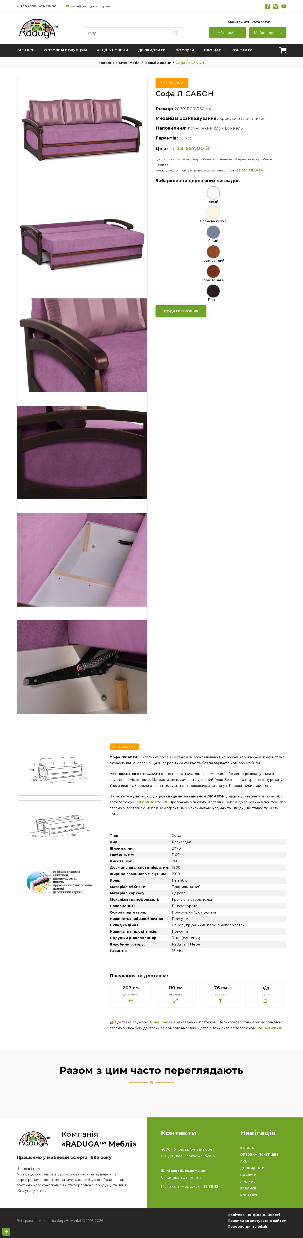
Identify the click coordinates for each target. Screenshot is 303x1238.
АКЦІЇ (245, 1161)
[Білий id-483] (213, 193)
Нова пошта (161, 1022)
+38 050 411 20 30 (249, 170)
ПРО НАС (247, 1182)
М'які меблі (130, 63)
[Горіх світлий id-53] (213, 252)
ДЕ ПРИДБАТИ (252, 1168)
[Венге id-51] (213, 291)
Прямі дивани (158, 63)
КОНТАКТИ (249, 1195)
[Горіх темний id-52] (213, 271)
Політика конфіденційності (254, 1215)
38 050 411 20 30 (151, 802)
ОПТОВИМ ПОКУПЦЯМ (259, 1154)
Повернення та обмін (248, 1226)
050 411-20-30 (269, 1028)
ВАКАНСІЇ (248, 1188)
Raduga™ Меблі (66, 1221)
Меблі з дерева (268, 33)
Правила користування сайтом (257, 1221)
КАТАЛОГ (248, 1148)
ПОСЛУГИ (248, 1175)
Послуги (185, 50)
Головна (107, 63)
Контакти (242, 50)
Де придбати (152, 50)
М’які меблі (227, 33)
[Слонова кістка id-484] (213, 212)
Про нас (212, 50)
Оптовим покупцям (65, 50)
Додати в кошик (181, 311)
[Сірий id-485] (213, 232)
